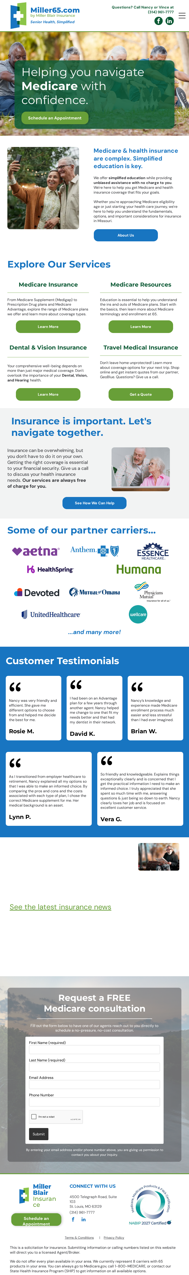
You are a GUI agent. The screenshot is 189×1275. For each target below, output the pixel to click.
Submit (39, 1134)
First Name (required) (47, 1042)
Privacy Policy (114, 1238)
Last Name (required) (47, 1060)
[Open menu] (182, 15)
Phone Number (41, 1095)
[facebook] (158, 21)
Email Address (41, 1077)
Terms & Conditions (79, 1238)
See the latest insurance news (60, 907)
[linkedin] (169, 21)
